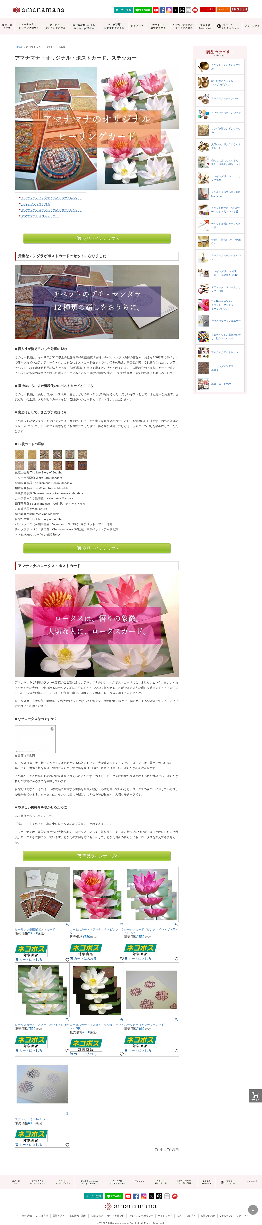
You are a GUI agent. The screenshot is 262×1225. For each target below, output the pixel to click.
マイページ (223, 9)
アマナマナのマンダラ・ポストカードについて (51, 197)
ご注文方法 (42, 1215)
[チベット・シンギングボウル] (55, 26)
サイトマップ (165, 1215)
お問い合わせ (208, 1215)
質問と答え (59, 1215)
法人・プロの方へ (186, 1215)
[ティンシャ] (137, 26)
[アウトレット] (252, 26)
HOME (19, 47)
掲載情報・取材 (77, 1215)
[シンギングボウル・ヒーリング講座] (183, 26)
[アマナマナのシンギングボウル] (28, 26)
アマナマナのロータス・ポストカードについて (51, 209)
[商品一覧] (7, 26)
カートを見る (207, 9)
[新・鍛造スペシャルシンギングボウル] (84, 26)
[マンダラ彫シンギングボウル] (114, 26)
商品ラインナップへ (100, 238)
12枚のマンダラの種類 (35, 203)
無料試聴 (27, 1215)
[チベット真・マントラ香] (158, 26)
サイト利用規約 (115, 1215)
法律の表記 (97, 1215)
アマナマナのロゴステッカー (40, 216)
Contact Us (226, 1215)
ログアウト (242, 1215)
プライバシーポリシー (141, 1215)
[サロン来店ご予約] (205, 26)
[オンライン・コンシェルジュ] (228, 26)
